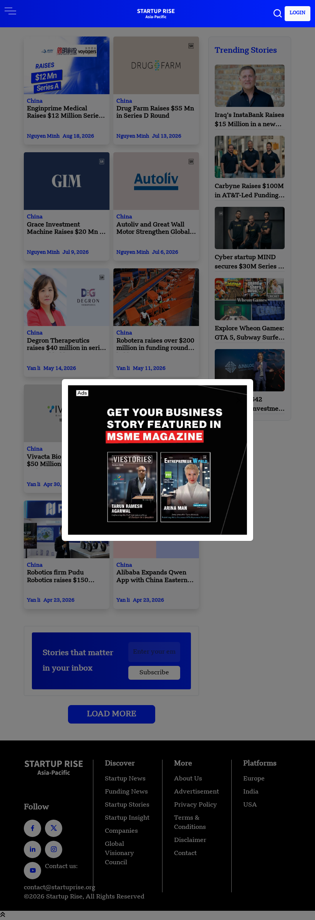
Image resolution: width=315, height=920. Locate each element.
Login (297, 13)
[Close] (239, 400)
